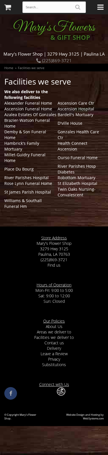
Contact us (54, 342)
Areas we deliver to (54, 332)
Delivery (54, 348)
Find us (54, 265)
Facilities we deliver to (54, 337)
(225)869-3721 (56, 60)
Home (8, 68)
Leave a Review (54, 353)
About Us (54, 326)
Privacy (54, 359)
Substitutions (54, 364)
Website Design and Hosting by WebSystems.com (85, 416)
